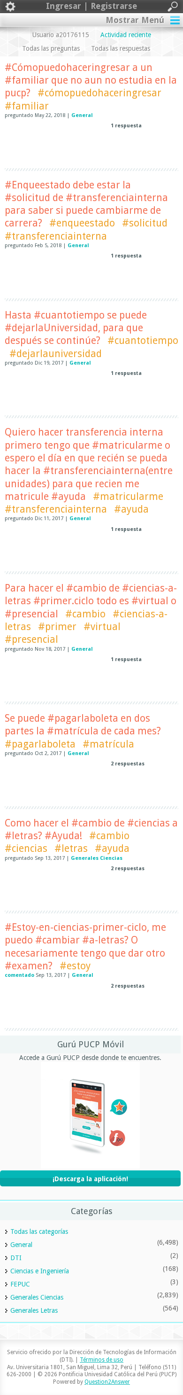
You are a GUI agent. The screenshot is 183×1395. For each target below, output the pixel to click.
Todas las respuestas (120, 48)
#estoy (75, 966)
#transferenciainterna (56, 236)
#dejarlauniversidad (55, 353)
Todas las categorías (39, 1231)
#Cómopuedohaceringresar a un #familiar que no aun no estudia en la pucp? (91, 80)
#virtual (102, 626)
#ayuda (131, 509)
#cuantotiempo (142, 340)
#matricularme (128, 496)
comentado (19, 975)
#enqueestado (82, 223)
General (82, 115)
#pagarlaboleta (40, 744)
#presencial (31, 639)
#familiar (27, 106)
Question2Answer (107, 1382)
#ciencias (26, 848)
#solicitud (145, 223)
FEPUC (20, 1284)
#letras (71, 848)
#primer (57, 626)
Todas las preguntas (51, 48)
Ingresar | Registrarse (91, 6)
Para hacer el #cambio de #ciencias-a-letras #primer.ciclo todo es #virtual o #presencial (91, 601)
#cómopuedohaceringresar (99, 93)
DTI (16, 1258)
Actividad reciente (125, 35)
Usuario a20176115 (60, 35)
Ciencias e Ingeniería (39, 1271)
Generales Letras (34, 1310)
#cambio (85, 614)
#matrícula (108, 744)
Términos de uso (101, 1359)
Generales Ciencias (96, 858)
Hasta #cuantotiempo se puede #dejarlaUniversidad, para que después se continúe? (76, 328)
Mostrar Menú (135, 20)
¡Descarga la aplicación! (90, 1179)
